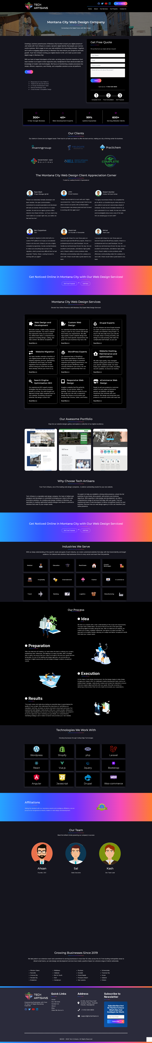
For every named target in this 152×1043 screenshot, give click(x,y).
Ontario (104, 980)
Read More (32, 343)
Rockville (33, 973)
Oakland (104, 977)
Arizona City (34, 975)
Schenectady (106, 970)
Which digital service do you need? (71, 913)
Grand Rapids (82, 975)
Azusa (104, 975)
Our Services (104, 9)
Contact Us (123, 9)
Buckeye (80, 970)
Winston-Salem (35, 970)
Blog (53, 1008)
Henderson (57, 980)
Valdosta (56, 973)
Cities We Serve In (58, 1010)
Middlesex (57, 970)
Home (90, 9)
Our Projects (113, 9)
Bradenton (33, 980)
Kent (55, 977)
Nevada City (34, 977)
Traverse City (106, 973)
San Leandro (82, 980)
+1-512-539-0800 (40, 923)
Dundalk (80, 973)
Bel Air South (58, 975)
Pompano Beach (83, 977)
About (96, 9)
